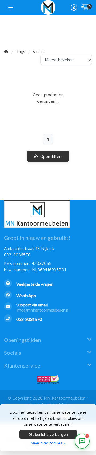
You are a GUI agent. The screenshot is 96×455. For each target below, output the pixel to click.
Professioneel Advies (58, 29)
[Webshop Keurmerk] (48, 379)
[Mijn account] (74, 8)
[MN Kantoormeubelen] (48, 7)
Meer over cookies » (48, 443)
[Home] (6, 51)
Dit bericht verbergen (48, 434)
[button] (11, 7)
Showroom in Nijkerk (37, 29)
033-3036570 (17, 254)
